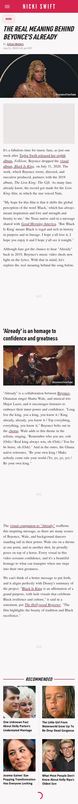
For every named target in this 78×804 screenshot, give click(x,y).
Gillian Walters (15, 44)
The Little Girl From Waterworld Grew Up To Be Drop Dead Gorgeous (58, 726)
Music (9, 19)
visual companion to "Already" (32, 525)
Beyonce (63, 393)
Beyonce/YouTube (66, 94)
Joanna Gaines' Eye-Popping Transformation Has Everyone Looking (19, 779)
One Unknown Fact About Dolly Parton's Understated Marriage (17, 726)
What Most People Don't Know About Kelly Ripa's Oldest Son (58, 779)
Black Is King (32, 588)
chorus (13, 430)
